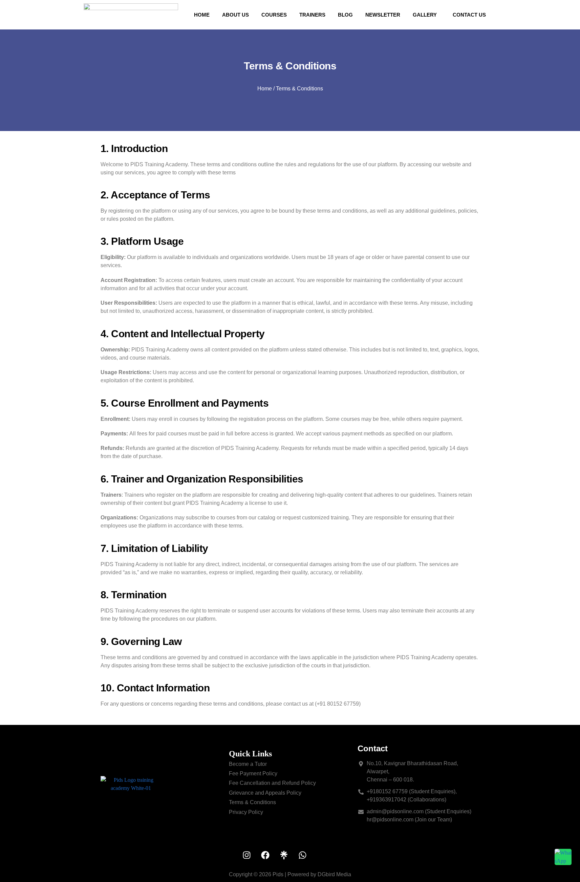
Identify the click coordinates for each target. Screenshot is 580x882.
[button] (426, 14)
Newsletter (382, 15)
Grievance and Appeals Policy (265, 793)
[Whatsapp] (302, 855)
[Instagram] (246, 855)
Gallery (425, 15)
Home (202, 15)
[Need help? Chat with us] (563, 857)
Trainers (312, 15)
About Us (235, 15)
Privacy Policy (246, 812)
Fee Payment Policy (253, 773)
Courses (274, 15)
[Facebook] (265, 855)
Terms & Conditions (252, 802)
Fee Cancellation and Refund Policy (272, 783)
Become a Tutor (248, 764)
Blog (345, 15)
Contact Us (469, 15)
